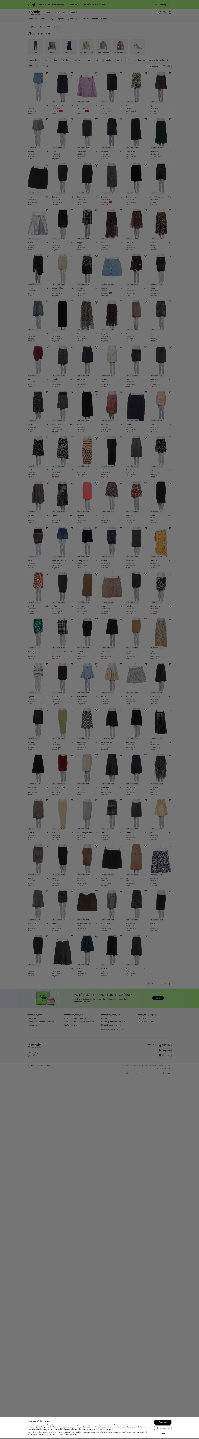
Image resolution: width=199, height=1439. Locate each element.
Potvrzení (163, 1423)
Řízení (162, 1434)
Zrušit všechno (163, 1428)
